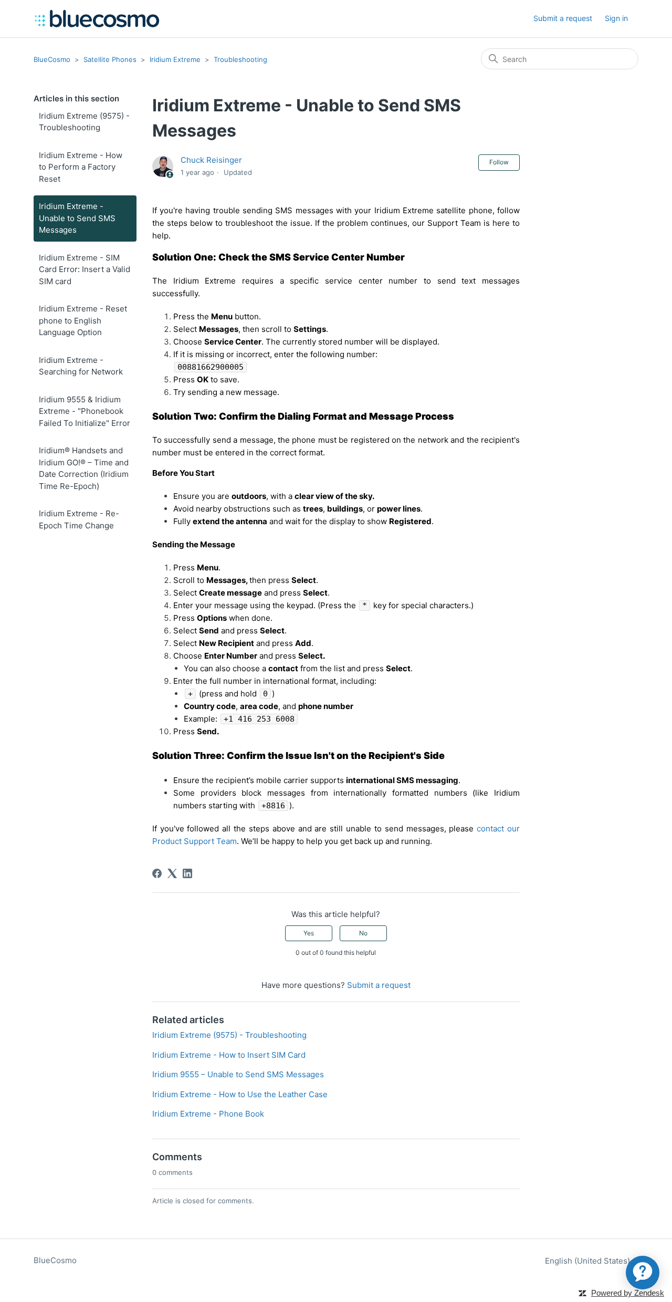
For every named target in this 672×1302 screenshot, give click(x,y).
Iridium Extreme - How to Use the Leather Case (240, 1094)
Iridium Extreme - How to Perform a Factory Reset (80, 167)
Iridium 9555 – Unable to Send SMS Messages (238, 1074)
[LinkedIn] (187, 873)
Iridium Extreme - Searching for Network (81, 366)
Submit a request (562, 18)
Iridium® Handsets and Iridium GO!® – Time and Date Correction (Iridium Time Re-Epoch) (84, 468)
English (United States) (588, 1260)
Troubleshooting (240, 59)
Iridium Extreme (175, 59)
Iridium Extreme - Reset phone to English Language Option (83, 320)
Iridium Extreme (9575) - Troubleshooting (84, 122)
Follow (499, 162)
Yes (308, 933)
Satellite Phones (109, 59)
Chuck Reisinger (211, 160)
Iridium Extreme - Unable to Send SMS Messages (77, 218)
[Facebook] (157, 873)
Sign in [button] (616, 18)
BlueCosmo (52, 59)
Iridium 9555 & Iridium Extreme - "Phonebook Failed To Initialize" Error (84, 411)
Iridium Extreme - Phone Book (208, 1114)
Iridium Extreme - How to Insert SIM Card (229, 1055)
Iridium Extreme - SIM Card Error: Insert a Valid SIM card (84, 269)
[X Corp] (172, 873)
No (363, 933)
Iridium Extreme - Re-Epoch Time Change (79, 519)
